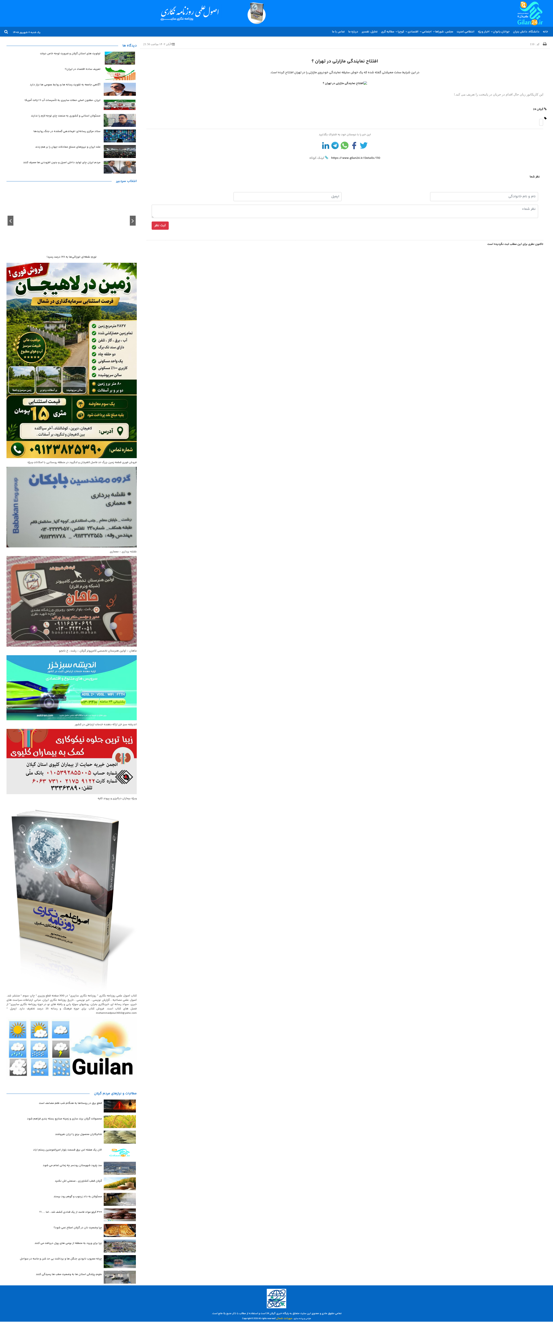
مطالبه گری (387, 32)
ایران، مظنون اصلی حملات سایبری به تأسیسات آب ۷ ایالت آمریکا (62, 100)
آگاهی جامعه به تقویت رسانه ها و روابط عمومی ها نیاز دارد (65, 85)
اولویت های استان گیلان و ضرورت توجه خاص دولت (70, 54)
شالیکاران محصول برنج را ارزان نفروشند (78, 1134)
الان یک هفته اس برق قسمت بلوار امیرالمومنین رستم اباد (67, 1150)
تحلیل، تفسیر (370, 32)
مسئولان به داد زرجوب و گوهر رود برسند (78, 1196)
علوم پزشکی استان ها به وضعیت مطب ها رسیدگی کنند (69, 1274)
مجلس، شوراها (444, 32)
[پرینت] (545, 44)
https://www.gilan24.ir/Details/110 (355, 158)
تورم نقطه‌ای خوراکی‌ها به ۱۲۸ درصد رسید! (72, 257)
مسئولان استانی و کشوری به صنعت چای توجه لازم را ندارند (65, 116)
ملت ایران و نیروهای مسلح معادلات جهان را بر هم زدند (67, 147)
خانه (545, 32)
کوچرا (401, 32)
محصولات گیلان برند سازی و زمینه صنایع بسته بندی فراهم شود (64, 1119)
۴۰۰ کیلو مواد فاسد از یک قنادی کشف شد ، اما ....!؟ (70, 1212)
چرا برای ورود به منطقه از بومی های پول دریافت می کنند (68, 1243)
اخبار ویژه (483, 32)
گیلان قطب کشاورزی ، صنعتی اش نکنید (78, 1181)
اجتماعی (427, 32)
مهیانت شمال (284, 1318)
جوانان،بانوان (501, 32)
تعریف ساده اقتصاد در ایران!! (82, 69)
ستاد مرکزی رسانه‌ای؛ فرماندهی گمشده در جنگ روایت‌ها (66, 131)
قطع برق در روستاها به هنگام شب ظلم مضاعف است (70, 1103)
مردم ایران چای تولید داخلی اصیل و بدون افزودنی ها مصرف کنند (61, 163)
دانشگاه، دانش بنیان (526, 32)
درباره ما (353, 32)
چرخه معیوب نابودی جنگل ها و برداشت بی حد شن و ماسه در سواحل (61, 1259)
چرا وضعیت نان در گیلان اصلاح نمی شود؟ (78, 1228)
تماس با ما (338, 32)
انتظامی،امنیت (465, 32)
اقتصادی (413, 32)
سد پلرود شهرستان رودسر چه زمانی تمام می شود (72, 1165)
